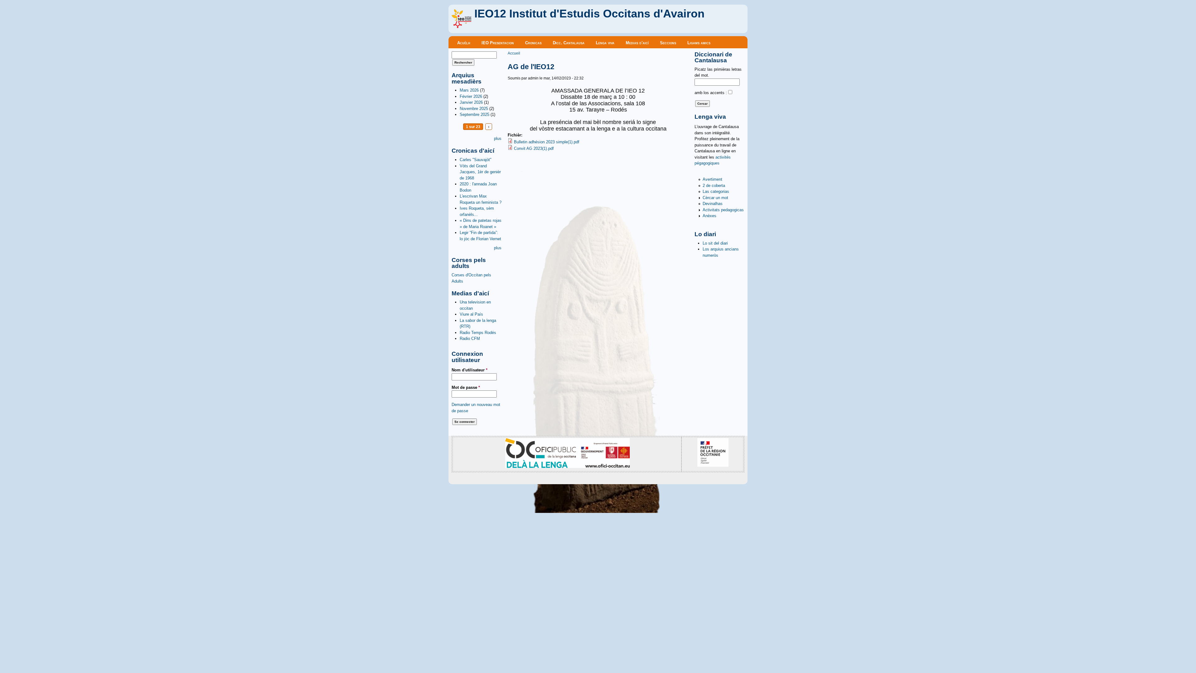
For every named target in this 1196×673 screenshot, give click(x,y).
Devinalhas (713, 203)
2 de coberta (714, 185)
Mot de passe (466, 387)
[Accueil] (461, 26)
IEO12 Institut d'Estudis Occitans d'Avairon (589, 13)
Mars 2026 (469, 90)
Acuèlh (463, 43)
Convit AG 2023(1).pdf (534, 148)
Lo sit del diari (715, 243)
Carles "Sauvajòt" (475, 159)
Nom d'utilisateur (469, 370)
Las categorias (716, 191)
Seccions (668, 43)
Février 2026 (471, 96)
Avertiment (712, 179)
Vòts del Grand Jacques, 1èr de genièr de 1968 (480, 172)
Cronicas (533, 43)
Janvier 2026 (471, 102)
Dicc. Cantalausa (569, 43)
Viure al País (471, 314)
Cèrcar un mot (715, 197)
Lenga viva (605, 43)
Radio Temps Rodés (478, 332)
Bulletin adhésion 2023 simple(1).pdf (546, 142)
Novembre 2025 (474, 108)
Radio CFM (470, 338)
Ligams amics (698, 43)
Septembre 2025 (474, 114)
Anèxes (709, 215)
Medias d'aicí (637, 43)
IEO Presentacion (498, 43)
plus (497, 138)
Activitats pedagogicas (723, 210)
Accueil (514, 53)
